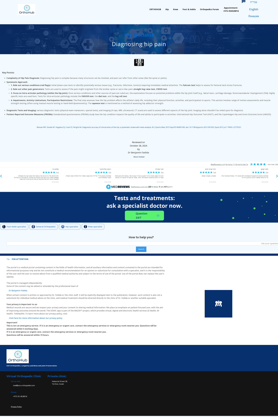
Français (253, 16)
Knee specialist (95, 226)
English (253, 9)
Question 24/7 (141, 215)
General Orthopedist (45, 226)
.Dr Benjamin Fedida (18, 290)
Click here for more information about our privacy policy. (35, 318)
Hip (167, 9)
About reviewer (139, 157)
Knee (175, 9)
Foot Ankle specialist (16, 226)
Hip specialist (71, 226)
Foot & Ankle (189, 9)
